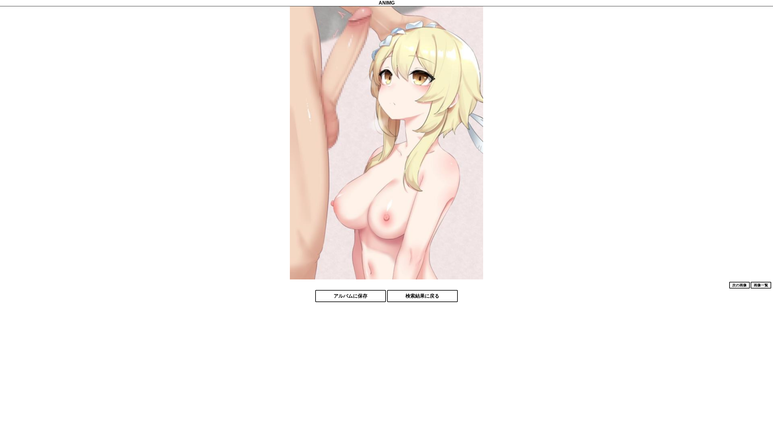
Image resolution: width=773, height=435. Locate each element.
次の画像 (739, 285)
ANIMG (387, 2)
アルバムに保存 (350, 295)
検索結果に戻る (422, 295)
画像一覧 (761, 285)
